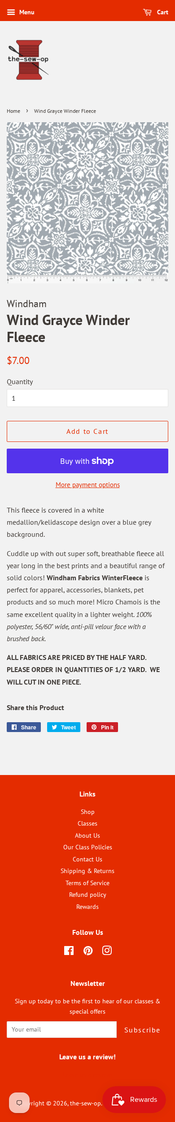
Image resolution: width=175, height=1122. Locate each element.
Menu (26, 12)
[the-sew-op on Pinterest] (88, 952)
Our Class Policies (87, 847)
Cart (161, 12)
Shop (88, 812)
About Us (87, 835)
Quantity (20, 381)
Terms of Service (87, 883)
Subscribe (142, 1029)
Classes (87, 823)
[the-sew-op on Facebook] (69, 952)
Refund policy (87, 895)
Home (13, 110)
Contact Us (87, 859)
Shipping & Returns (87, 871)
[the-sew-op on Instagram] (107, 952)
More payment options (88, 484)
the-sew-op (85, 1103)
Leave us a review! (88, 1075)
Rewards (87, 907)
